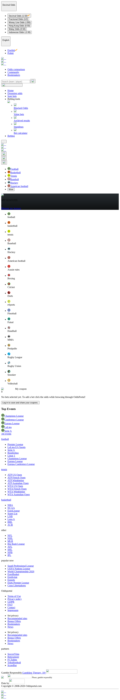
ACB (10, 525)
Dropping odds (15, 93)
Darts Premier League (18, 582)
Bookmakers (14, 75)
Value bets (19, 114)
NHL (10, 538)
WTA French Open (17, 489)
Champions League (14, 416)
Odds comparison (16, 69)
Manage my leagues (11, 208)
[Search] (32, 81)
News (10, 627)
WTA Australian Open (19, 494)
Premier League (15, 444)
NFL (10, 535)
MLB (10, 541)
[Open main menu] (4, 141)
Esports (11, 580)
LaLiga (8, 427)
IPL (9, 555)
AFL (10, 546)
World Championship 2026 (21, 571)
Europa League (12, 423)
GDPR (11, 601)
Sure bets (12, 96)
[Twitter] (60, 697)
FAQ (10, 604)
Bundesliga (13, 453)
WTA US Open (15, 486)
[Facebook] (60, 694)
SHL (10, 549)
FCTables (12, 659)
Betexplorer (13, 657)
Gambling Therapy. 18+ (34, 672)
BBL (10, 522)
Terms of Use (14, 596)
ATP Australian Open (18, 483)
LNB (10, 516)
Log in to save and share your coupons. (20, 402)
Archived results (22, 120)
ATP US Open (15, 474)
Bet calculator (20, 133)
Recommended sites (17, 618)
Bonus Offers (14, 621)
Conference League (14, 419)
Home (11, 90)
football (5, 439)
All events (6, 433)
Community (13, 72)
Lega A (11, 519)
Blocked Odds (21, 108)
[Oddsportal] (60, 61)
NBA (10, 505)
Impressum (13, 610)
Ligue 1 (11, 455)
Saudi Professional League (21, 566)
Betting (11, 136)
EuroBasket (13, 574)
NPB (10, 552)
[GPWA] (60, 691)
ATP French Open (16, 477)
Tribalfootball (14, 662)
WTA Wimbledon (16, 491)
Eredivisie (12, 577)
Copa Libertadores (17, 585)
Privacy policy (15, 599)
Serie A (8, 431)
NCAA (11, 508)
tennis (4, 469)
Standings (18, 126)
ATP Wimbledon (16, 480)
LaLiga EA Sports (16, 447)
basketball (6, 499)
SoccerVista (13, 654)
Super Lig (12, 513)
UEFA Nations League (19, 568)
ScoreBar (12, 665)
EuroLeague (14, 510)
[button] (63, 215)
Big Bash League (16, 544)
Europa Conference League (21, 464)
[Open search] (4, 154)
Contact (11, 607)
